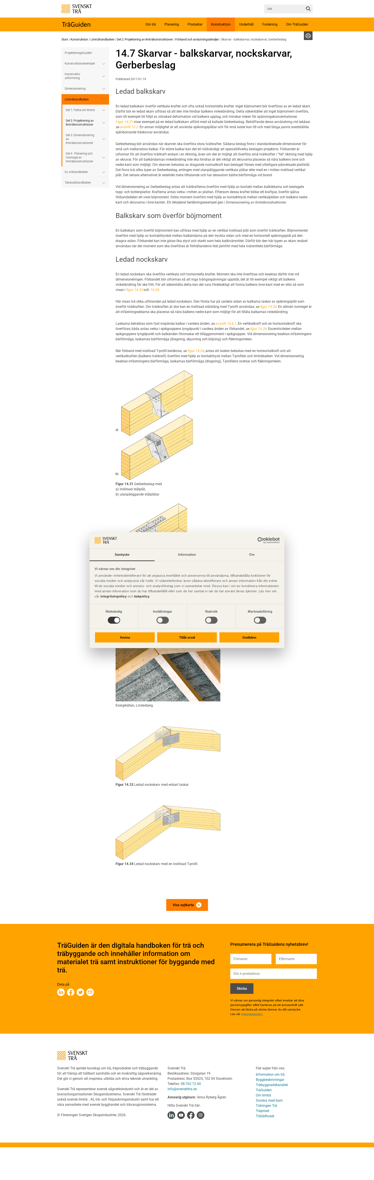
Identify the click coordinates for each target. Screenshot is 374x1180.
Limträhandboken (102, 39)
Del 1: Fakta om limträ (80, 110)
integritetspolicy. (252, 1014)
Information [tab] (187, 554)
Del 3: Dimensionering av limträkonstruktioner (80, 139)
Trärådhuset (265, 1116)
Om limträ (263, 1095)
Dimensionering (75, 88)
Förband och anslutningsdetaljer (197, 39)
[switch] (162, 620)
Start (64, 39)
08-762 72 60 (191, 1084)
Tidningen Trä (266, 1106)
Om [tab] (252, 554)
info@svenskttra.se (182, 1089)
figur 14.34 (268, 307)
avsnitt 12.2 (129, 127)
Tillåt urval (187, 637)
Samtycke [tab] (122, 554)
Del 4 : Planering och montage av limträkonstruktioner (79, 157)
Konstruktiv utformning (72, 76)
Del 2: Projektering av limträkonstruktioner (145, 39)
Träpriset (262, 1111)
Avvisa (125, 637)
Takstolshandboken (78, 182)
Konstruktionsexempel (80, 63)
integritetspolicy (113, 596)
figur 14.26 (258, 329)
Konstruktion (79, 39)
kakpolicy (142, 596)
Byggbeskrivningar (270, 1080)
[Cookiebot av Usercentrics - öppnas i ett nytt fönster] (261, 540)
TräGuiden (264, 1090)
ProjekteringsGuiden (78, 53)
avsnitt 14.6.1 (225, 323)
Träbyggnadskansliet (272, 1085)
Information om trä (270, 1074)
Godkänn (249, 637)
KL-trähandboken (76, 172)
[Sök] (308, 9)
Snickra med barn (269, 1100)
